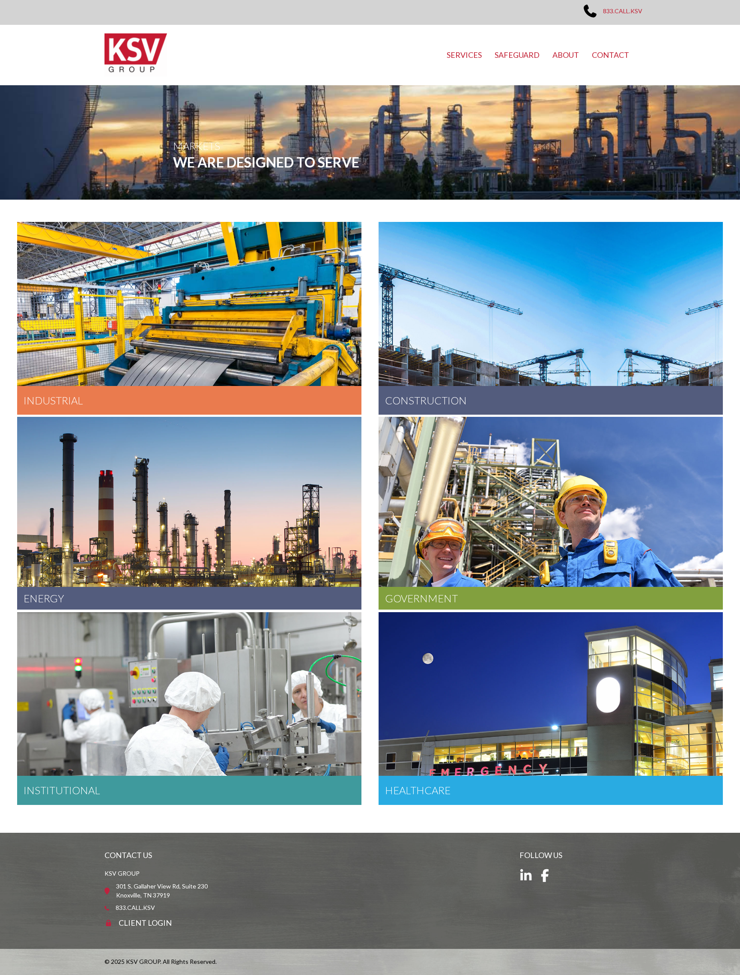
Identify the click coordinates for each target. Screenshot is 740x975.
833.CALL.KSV (622, 11)
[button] (525, 875)
